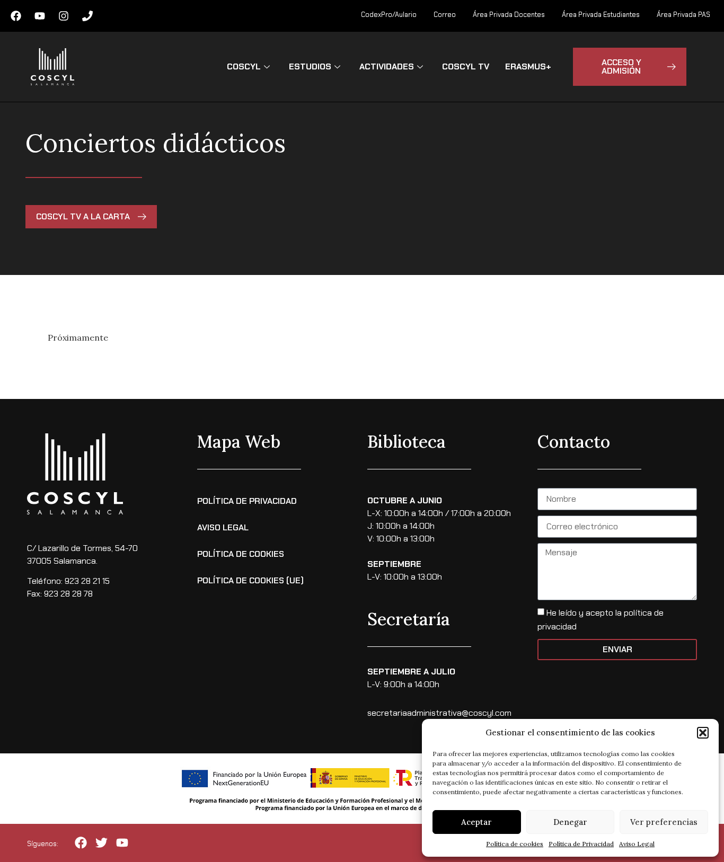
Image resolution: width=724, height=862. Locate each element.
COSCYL (244, 66)
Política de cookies (514, 844)
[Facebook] (16, 15)
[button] (702, 732)
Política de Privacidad (581, 844)
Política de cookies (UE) (250, 580)
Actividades (386, 66)
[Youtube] (39, 15)
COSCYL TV (465, 66)
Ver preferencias (663, 822)
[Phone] (87, 15)
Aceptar (476, 822)
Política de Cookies (240, 553)
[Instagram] (63, 15)
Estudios (310, 66)
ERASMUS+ (528, 66)
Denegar (570, 822)
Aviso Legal (637, 844)
